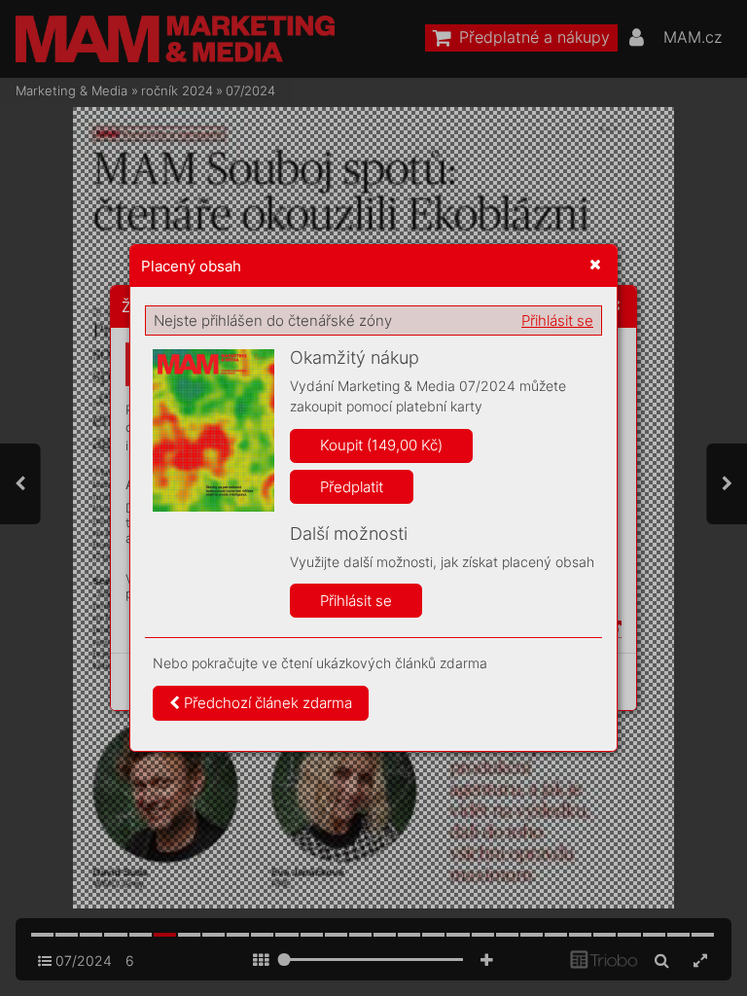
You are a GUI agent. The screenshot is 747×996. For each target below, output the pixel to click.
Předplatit (351, 487)
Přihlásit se (557, 320)
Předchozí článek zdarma (266, 703)
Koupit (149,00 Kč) (381, 445)
